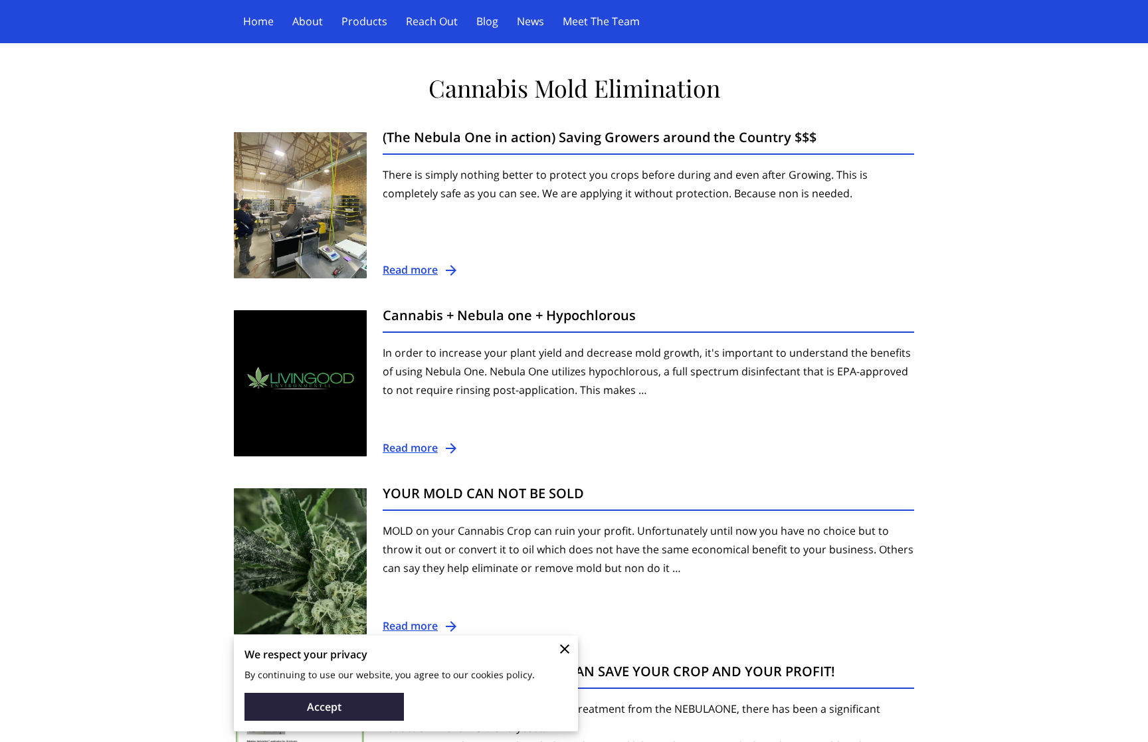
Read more (410, 269)
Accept (324, 706)
